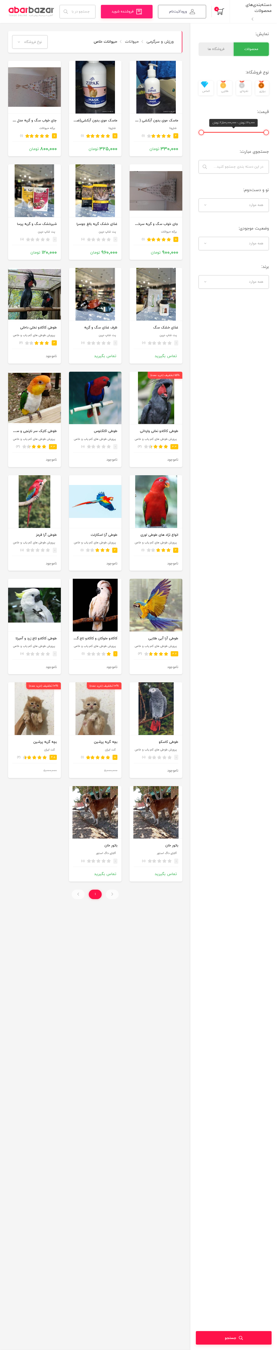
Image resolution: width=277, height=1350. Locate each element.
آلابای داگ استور (167, 853)
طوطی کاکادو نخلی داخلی (38, 327)
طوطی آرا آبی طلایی (163, 638)
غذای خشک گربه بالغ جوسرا (97, 224)
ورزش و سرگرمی (159, 42)
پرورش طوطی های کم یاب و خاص (34, 335)
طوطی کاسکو (168, 742)
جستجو (230, 1338)
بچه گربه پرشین (105, 742)
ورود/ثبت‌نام (178, 11)
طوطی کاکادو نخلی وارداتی (159, 431)
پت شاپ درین (107, 232)
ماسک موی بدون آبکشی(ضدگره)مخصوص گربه (82, 120)
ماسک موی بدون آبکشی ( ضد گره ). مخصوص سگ (140, 120)
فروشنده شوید (123, 11)
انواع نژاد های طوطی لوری (159, 535)
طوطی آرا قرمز (46, 535)
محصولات (251, 49)
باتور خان (171, 845)
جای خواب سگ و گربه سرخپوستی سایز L (147, 224)
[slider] (266, 132)
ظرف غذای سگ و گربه (100, 327)
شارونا (173, 128)
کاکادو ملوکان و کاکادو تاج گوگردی (92, 638)
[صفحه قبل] (112, 894)
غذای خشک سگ (165, 327)
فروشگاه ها (216, 49)
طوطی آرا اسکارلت (104, 535)
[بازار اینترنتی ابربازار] (31, 11)
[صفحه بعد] (78, 894)
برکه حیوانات (47, 128)
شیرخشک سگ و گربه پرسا (37, 224)
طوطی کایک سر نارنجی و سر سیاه (31, 431)
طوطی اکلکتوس (105, 431)
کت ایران (110, 750)
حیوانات (131, 42)
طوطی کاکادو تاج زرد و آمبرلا (36, 638)
